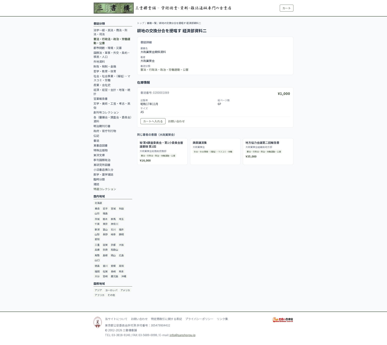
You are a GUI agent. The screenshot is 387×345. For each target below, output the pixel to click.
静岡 (121, 234)
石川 (113, 229)
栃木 (105, 219)
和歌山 (114, 249)
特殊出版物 (101, 150)
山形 (97, 213)
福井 (121, 229)
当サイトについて (116, 319)
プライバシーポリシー (199, 319)
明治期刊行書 (102, 126)
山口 (97, 260)
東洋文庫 (99, 155)
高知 (121, 265)
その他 (111, 295)
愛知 (97, 239)
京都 (113, 244)
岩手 (105, 208)
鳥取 (97, 255)
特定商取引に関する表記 (166, 319)
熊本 (121, 271)
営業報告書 (101, 99)
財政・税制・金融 (105, 66)
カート (286, 8)
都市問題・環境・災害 (108, 48)
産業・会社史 (102, 85)
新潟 (97, 229)
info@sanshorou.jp (183, 335)
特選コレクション (105, 189)
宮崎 (105, 276)
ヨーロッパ (111, 290)
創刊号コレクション (106, 112)
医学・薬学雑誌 (103, 174)
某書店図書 (101, 145)
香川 (105, 265)
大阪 (121, 244)
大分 (97, 276)
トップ (140, 23)
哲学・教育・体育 (105, 71)
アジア (98, 290)
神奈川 (114, 223)
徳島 (97, 265)
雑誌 (96, 184)
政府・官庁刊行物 (105, 131)
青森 (97, 208)
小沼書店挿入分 (103, 170)
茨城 (97, 219)
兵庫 (97, 249)
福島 (105, 213)
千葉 (97, 223)
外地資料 (99, 61)
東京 (105, 223)
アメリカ (125, 290)
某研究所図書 (102, 165)
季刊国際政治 (102, 160)
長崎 (113, 271)
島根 (105, 255)
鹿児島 (114, 276)
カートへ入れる (153, 121)
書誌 (96, 141)
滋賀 (105, 244)
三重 (97, 244)
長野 (105, 234)
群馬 (113, 219)
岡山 (113, 255)
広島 (121, 255)
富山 (105, 229)
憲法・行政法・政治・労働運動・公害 (164, 70)
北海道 (98, 202)
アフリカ (99, 295)
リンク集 (222, 319)
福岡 (97, 271)
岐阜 (113, 234)
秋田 (121, 208)
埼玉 (121, 219)
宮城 (113, 208)
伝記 (96, 136)
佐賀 (105, 271)
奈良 (105, 249)
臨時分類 (99, 179)
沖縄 (123, 276)
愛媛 (113, 265)
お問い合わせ (176, 121)
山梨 (97, 234)
